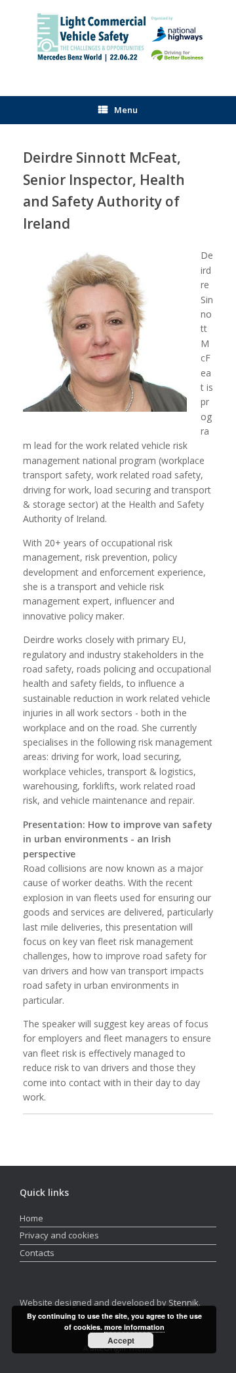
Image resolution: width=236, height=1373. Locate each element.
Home (31, 1218)
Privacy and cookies (59, 1235)
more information (134, 1327)
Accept (121, 1340)
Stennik (183, 1302)
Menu (126, 110)
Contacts (37, 1253)
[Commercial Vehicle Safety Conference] (118, 38)
